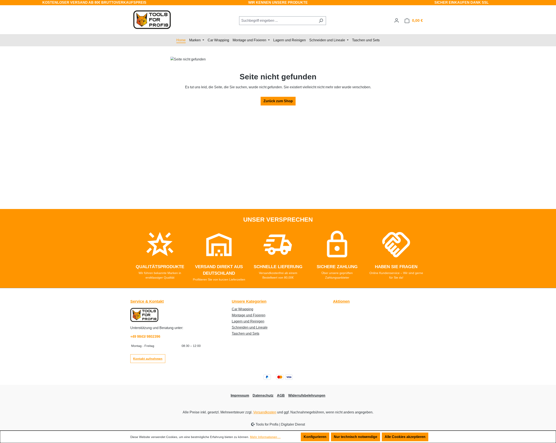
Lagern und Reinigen (248, 321)
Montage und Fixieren (248, 315)
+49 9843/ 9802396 (145, 336)
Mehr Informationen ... (265, 437)
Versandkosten (264, 412)
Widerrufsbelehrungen (306, 395)
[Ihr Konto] (396, 20)
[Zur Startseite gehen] (152, 19)
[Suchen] (321, 20)
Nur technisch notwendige (355, 437)
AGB (281, 395)
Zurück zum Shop (278, 101)
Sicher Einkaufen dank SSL (461, 2)
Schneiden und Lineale (250, 327)
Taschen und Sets (245, 333)
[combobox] (277, 20)
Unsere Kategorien (249, 301)
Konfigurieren (315, 437)
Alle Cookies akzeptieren (405, 437)
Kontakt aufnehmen (147, 358)
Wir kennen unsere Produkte (278, 2)
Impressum (240, 395)
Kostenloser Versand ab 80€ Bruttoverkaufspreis (94, 2)
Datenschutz (263, 395)
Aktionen (341, 301)
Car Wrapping (242, 309)
